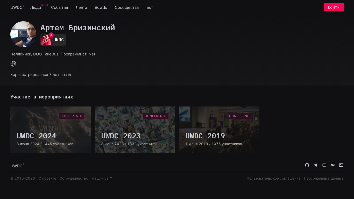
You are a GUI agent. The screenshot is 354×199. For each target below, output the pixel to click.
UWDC (16, 7)
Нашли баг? (102, 178)
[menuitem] (16, 7)
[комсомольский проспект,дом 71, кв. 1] (13, 64)
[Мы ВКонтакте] (332, 165)
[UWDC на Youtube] (324, 165)
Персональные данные (324, 178)
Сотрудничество (74, 178)
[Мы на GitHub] (307, 165)
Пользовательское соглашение (274, 178)
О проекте (47, 178)
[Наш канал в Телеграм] (315, 165)
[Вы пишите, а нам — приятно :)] (341, 165)
